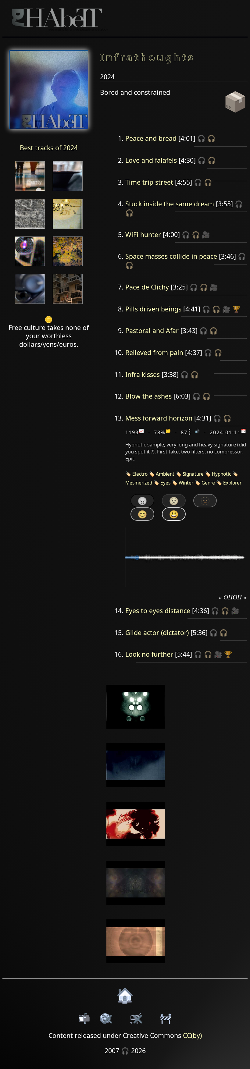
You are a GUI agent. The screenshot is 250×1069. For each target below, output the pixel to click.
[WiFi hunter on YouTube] (136, 732)
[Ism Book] (68, 304)
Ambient (165, 474)
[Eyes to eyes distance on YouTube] (136, 908)
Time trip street (149, 182)
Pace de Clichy (147, 286)
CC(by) (192, 1035)
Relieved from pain (154, 352)
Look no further (149, 654)
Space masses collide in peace (171, 256)
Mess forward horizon (158, 418)
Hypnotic (221, 474)
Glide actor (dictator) (157, 632)
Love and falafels (151, 160)
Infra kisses (142, 374)
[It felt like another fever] (68, 191)
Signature (193, 474)
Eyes (165, 483)
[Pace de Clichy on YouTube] (136, 791)
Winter (186, 483)
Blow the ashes (148, 396)
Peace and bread (151, 138)
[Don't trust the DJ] (68, 266)
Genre (208, 483)
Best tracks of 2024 (49, 147)
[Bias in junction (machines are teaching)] (30, 229)
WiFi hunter (143, 234)
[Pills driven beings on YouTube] (136, 849)
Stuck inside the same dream (169, 203)
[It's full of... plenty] (30, 191)
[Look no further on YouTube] (136, 967)
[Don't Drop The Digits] (30, 266)
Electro (140, 474)
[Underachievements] (30, 304)
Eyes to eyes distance (157, 610)
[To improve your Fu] (68, 229)
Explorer (232, 483)
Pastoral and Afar (152, 330)
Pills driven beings (153, 308)
